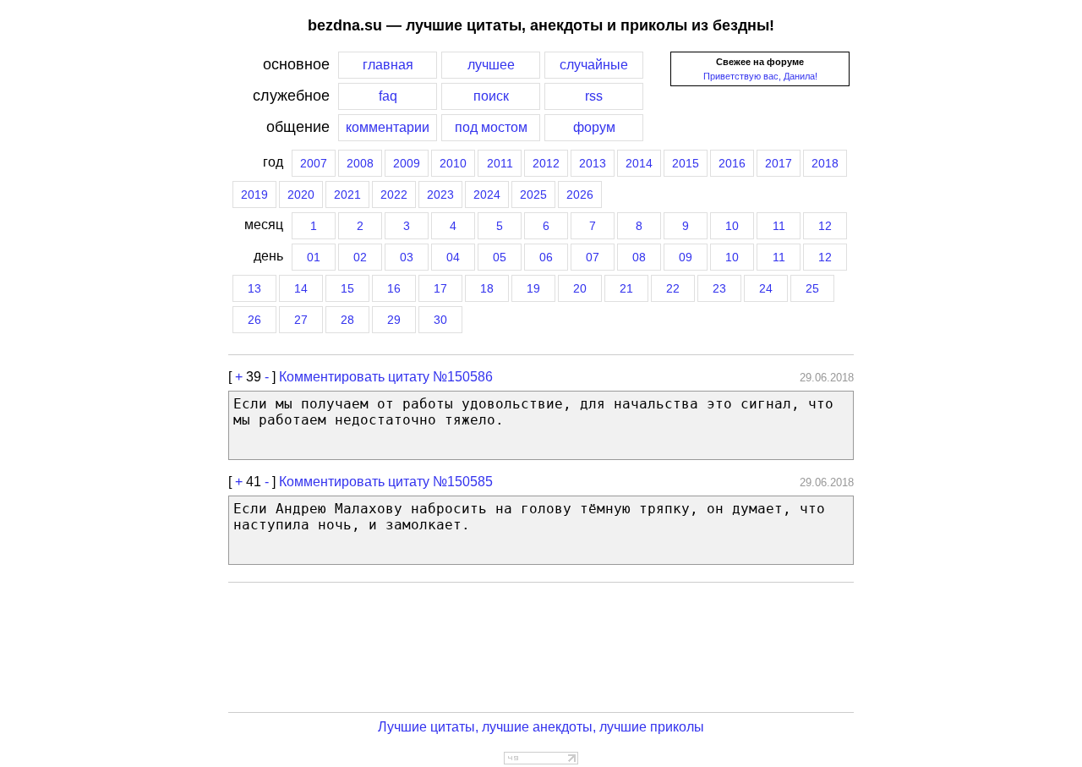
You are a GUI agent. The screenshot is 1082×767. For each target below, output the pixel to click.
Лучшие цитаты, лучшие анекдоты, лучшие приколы (541, 727)
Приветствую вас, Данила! (760, 76)
